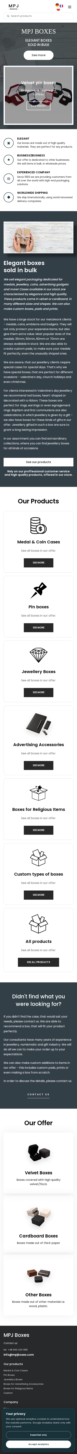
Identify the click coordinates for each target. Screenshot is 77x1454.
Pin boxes (38, 607)
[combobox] (40, 16)
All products (39, 941)
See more (38, 55)
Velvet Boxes (38, 1173)
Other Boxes (38, 1295)
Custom (8, 1393)
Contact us (38, 1094)
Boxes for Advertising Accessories (24, 1384)
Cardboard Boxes (38, 1236)
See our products (38, 462)
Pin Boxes (9, 1375)
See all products (38, 962)
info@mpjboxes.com (19, 1355)
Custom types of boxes (38, 874)
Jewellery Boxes (39, 672)
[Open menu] (69, 7)
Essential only (38, 1434)
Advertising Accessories (38, 745)
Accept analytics (38, 1444)
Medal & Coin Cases (38, 542)
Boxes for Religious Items (38, 809)
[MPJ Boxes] (14, 7)
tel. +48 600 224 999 (16, 1349)
